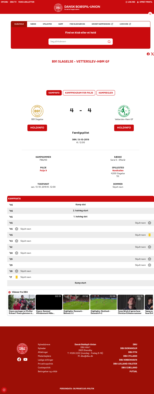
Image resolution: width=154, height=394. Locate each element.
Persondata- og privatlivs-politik (77, 389)
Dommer (118, 184)
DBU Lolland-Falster (125, 364)
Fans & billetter (26, 2)
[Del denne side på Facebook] (148, 54)
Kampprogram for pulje (79, 93)
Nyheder (42, 348)
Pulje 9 (43, 171)
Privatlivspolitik (45, 364)
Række (118, 157)
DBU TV (13, 2)
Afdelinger (43, 352)
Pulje (43, 168)
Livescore (124, 24)
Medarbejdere (44, 356)
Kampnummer (43, 157)
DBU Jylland (130, 356)
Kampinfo (54, 93)
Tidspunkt (43, 184)
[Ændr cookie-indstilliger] (4, 390)
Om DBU (4, 2)
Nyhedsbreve (44, 345)
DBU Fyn (132, 352)
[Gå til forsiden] (77, 7)
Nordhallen (118, 171)
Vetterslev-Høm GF (124, 119)
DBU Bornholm (128, 348)
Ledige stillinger (45, 360)
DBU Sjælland (129, 368)
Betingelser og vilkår (47, 372)
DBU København (128, 360)
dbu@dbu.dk (87, 356)
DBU (135, 345)
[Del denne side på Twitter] (152, 54)
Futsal (133, 372)
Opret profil (146, 2)
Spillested (118, 168)
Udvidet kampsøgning (101, 24)
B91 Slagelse (37, 119)
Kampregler (106, 93)
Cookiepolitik (44, 368)
